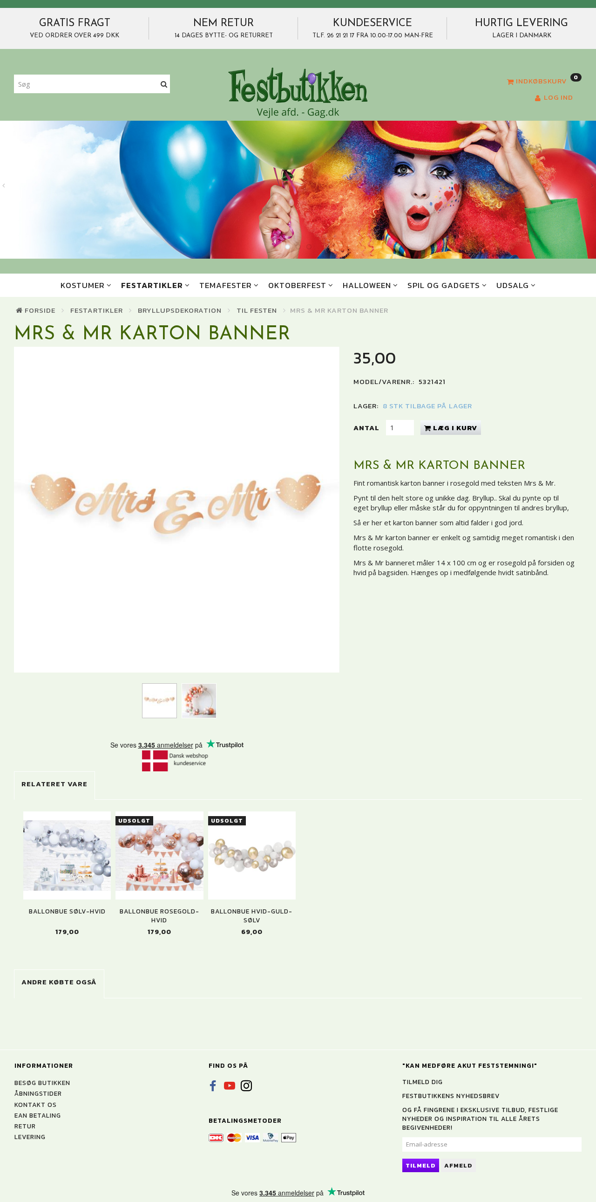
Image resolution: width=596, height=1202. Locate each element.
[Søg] (164, 84)
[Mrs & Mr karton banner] (176, 510)
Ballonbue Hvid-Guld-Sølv (251, 916)
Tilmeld (421, 1165)
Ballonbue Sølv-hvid (67, 911)
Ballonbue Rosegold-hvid (159, 916)
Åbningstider (38, 1093)
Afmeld (458, 1165)
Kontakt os (35, 1104)
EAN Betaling (37, 1115)
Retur (25, 1126)
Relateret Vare (54, 783)
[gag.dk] (297, 92)
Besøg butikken (42, 1082)
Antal (367, 427)
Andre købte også (59, 981)
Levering (30, 1136)
